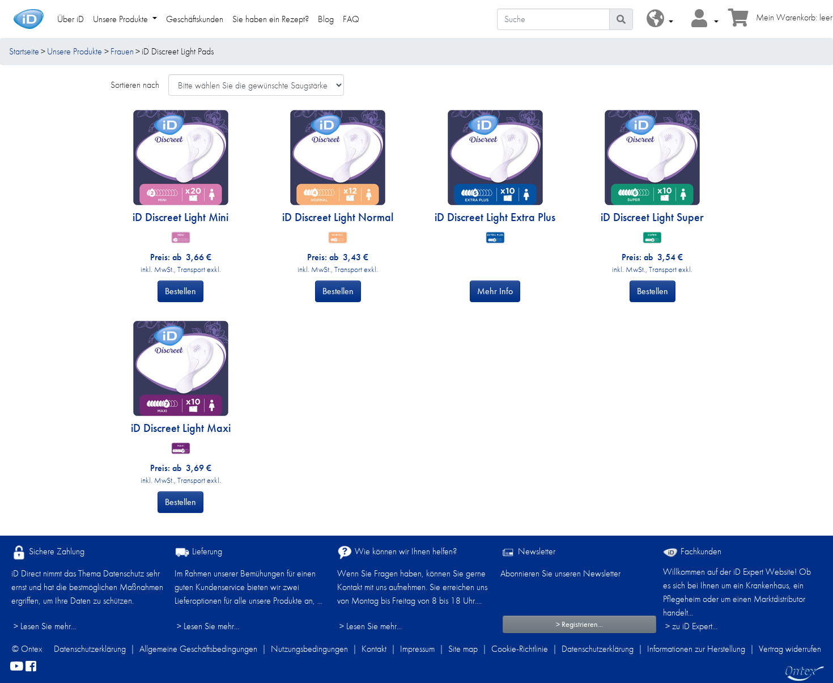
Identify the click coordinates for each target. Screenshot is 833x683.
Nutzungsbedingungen (309, 649)
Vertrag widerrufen (790, 649)
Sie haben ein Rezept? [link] (270, 19)
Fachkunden (699, 551)
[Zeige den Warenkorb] (738, 21)
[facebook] (31, 667)
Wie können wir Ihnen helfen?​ (404, 551)
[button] (660, 19)
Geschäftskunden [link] (194, 19)
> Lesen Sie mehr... (45, 626)
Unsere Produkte (74, 51)
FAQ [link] (351, 19)
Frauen (122, 51)
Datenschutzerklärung (90, 649)
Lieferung (206, 551)
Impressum (417, 649)
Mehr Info (495, 291)
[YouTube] (16, 667)
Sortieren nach (134, 85)
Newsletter (535, 551)
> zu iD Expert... (691, 626)
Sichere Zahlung (55, 551)
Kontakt (374, 649)
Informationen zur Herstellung (696, 649)
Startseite (24, 51)
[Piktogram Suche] (621, 19)
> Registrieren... (579, 624)
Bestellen (180, 291)
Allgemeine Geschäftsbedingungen (198, 649)
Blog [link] (326, 19)
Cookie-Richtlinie (519, 649)
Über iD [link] (70, 19)
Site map (463, 649)
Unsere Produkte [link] (121, 19)
